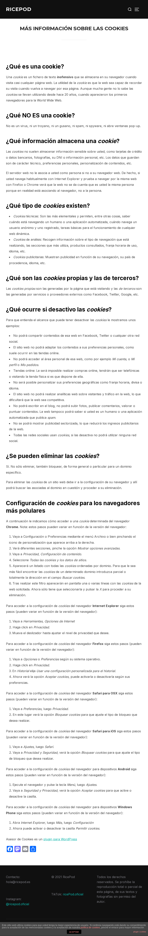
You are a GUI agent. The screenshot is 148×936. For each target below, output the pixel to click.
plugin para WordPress (60, 839)
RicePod (18, 9)
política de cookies (90, 927)
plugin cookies (139, 932)
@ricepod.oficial (17, 904)
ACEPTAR (74, 932)
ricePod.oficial (73, 894)
